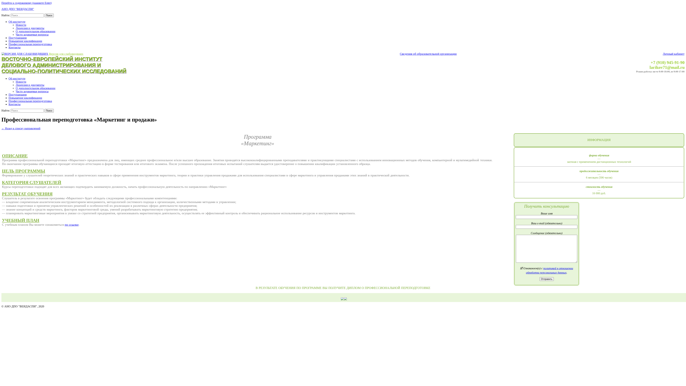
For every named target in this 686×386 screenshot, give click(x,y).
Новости (21, 24)
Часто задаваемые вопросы (32, 34)
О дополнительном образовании (35, 31)
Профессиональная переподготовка (30, 44)
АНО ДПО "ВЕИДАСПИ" (17, 9)
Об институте (17, 21)
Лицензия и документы (30, 28)
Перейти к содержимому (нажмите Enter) (26, 2)
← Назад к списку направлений (20, 128)
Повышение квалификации (25, 41)
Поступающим (18, 37)
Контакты (15, 47)
